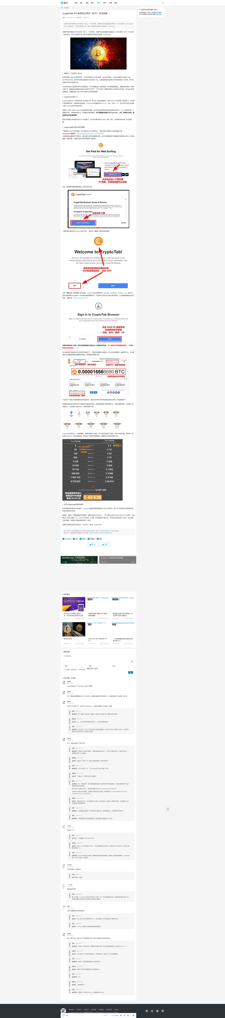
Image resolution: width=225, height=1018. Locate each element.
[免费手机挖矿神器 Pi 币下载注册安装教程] (98, 604)
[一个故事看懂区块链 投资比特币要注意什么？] (123, 629)
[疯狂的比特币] (73, 629)
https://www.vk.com (80, 298)
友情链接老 (109, 1009)
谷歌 (72, 101)
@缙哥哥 (74, 714)
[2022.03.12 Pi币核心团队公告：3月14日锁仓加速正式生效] (73, 604)
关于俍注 (78, 1009)
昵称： (66, 666)
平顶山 (69, 825)
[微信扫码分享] (121, 1015)
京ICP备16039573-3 (100, 1012)
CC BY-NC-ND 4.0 (104, 531)
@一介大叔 (75, 897)
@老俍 (74, 722)
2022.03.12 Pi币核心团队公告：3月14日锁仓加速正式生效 (73, 614)
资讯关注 (115, 599)
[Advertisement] (98, 577)
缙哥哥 (69, 681)
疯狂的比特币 (68, 639)
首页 (62, 8)
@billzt (74, 918)
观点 (65, 624)
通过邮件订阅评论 (93, 668)
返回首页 (71, 1009)
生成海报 (115, 1015)
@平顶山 (74, 838)
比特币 (84, 539)
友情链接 (101, 1009)
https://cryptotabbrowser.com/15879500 (90, 133)
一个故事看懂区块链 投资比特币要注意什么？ (123, 640)
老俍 (63, 17)
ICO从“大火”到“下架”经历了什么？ (97, 640)
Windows (103, 103)
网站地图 (93, 1009)
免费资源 (78, 17)
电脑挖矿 (92, 539)
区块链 (74, 77)
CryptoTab (68, 539)
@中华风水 (75, 877)
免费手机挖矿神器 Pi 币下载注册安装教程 (97, 614)
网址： (114, 666)
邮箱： (90, 666)
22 (104, 618)
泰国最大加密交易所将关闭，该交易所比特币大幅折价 (123, 614)
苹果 (106, 131)
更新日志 (86, 1009)
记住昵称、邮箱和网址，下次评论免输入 (75, 669)
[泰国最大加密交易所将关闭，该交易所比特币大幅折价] (123, 604)
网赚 (100, 539)
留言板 (116, 1009)
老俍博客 (85, 1012)
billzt (68, 906)
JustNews (115, 1012)
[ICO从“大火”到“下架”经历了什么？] (98, 629)
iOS (117, 103)
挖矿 (76, 539)
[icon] (147, 1011)
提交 (131, 672)
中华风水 (69, 865)
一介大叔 (69, 884)
